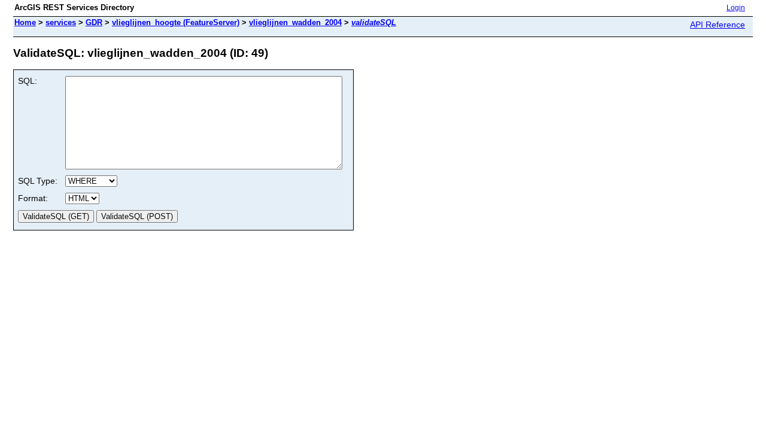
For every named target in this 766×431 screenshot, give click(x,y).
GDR (94, 22)
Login (736, 7)
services (60, 22)
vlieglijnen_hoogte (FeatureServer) (175, 22)
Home (25, 22)
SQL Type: (37, 181)
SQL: (27, 81)
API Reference (717, 24)
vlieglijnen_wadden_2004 (295, 22)
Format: (33, 198)
